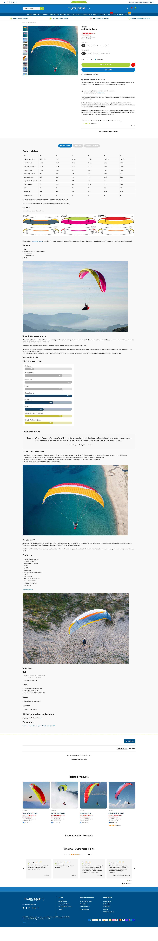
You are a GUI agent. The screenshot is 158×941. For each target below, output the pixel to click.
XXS (83, 45)
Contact (61, 909)
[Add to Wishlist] (133, 65)
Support (152, 2)
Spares (95, 14)
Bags (68, 14)
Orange (96, 53)
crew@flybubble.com (30, 904)
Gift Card (128, 14)
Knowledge (135, 2)
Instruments (54, 14)
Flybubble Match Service (65, 906)
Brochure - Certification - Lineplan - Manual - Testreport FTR (39, 726)
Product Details (65, 145)
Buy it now (108, 69)
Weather (146, 2)
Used (115, 14)
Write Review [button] (130, 741)
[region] (79, 868)
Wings (29, 14)
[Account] (127, 8)
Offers (110, 14)
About (130, 2)
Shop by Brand (107, 901)
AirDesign (84, 26)
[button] (74, 50)
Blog (141, 2)
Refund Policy (83, 904)
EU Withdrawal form (108, 912)
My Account (106, 906)
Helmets (63, 14)
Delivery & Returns (92, 145)
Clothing (102, 14)
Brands (121, 14)
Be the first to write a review (79, 759)
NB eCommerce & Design (30, 922)
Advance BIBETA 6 (85, 813)
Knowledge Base (84, 909)
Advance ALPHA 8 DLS (58, 813)
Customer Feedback (64, 904)
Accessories (76, 14)
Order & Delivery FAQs (86, 901)
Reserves (45, 14)
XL (107, 45)
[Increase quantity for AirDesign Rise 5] (91, 59)
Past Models (106, 904)
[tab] (122, 748)
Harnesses (36, 14)
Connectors (86, 14)
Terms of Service (84, 906)
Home (24, 22)
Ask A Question (87, 74)
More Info (78, 145)
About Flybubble (63, 901)
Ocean (89, 53)
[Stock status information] (102, 59)
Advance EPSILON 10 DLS (116, 813)
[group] (53, 50)
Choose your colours (37, 241)
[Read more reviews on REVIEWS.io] (127, 884)
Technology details (28, 589)
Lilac (83, 53)
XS (88, 45)
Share (96, 74)
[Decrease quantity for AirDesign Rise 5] (83, 59)
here (41, 718)
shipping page (100, 92)
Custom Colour (105, 53)
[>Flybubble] (79, 8)
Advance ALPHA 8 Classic (30, 813)
